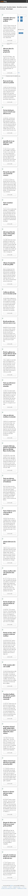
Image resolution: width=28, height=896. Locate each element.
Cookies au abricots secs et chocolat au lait (9, 293)
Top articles (4, 887)
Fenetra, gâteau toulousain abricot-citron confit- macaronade (9, 353)
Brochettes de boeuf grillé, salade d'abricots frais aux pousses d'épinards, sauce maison (9, 730)
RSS (21, 20)
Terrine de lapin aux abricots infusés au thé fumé (9, 603)
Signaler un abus (17, 887)
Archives (2, 9)
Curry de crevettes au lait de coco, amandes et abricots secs (9, 856)
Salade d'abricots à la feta (9, 542)
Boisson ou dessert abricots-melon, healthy (8, 793)
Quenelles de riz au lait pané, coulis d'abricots (8, 142)
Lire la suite (9, 40)
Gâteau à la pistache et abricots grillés (9, 263)
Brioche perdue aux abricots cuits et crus (9, 322)
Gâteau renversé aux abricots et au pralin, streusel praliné (9, 762)
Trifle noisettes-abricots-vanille (9, 665)
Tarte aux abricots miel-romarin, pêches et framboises (9, 480)
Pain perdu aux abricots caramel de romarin (9, 173)
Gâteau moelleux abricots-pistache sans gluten (9, 572)
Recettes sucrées (22, 7)
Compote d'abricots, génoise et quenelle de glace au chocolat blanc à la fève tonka (9, 448)
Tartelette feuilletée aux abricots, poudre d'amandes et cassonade (9, 696)
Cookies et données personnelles (8, 888)
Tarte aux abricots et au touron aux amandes (9, 384)
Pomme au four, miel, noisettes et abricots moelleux (9, 634)
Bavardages (9, 9)
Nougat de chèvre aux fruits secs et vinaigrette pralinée (9, 824)
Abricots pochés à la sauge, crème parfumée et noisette (9, 233)
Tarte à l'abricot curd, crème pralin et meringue (9, 512)
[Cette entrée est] (9, 820)
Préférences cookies (22, 888)
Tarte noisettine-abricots (8, 203)
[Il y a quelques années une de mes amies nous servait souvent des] (9, 758)
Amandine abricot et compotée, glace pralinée (9, 19)
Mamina (12, 885)
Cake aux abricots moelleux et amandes (9, 416)
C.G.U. (23, 887)
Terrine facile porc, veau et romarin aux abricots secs (9, 111)
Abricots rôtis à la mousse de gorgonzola (8, 50)
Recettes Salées (11, 7)
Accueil (3, 7)
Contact (10, 887)
